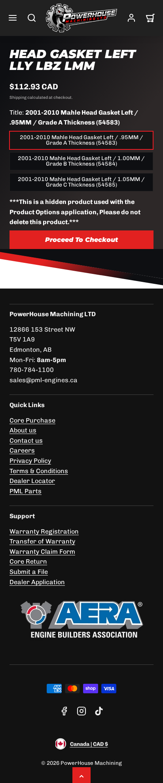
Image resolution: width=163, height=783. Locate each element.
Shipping (18, 97)
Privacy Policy (30, 460)
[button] (12, 17)
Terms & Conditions (38, 471)
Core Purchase (32, 420)
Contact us (26, 440)
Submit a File (28, 571)
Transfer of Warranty (42, 541)
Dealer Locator (32, 481)
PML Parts (25, 491)
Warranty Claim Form (42, 551)
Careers (22, 450)
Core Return (28, 561)
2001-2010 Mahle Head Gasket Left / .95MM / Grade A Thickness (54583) (81, 140)
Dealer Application (37, 582)
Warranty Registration (44, 531)
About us (22, 430)
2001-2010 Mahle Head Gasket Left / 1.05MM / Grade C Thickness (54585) (81, 182)
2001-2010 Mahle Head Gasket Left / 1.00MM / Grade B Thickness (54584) (81, 161)
